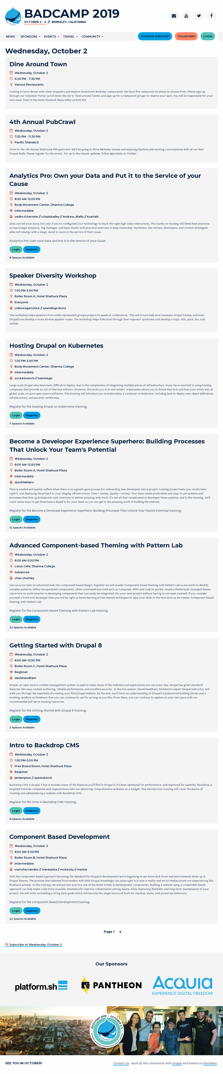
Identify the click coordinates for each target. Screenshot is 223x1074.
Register (32, 249)
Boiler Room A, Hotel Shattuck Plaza (41, 296)
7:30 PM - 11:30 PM (27, 136)
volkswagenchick (27, 308)
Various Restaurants (29, 84)
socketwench (24, 378)
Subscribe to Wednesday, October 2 (35, 944)
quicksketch (43, 777)
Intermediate (24, 210)
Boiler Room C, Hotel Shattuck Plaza (41, 666)
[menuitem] (10, 36)
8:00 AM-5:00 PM (27, 560)
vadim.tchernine (26, 216)
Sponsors (29, 36)
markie (82, 869)
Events (50, 36)
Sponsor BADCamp (155, 36)
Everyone (21, 302)
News (10, 36)
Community (91, 36)
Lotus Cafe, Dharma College (35, 566)
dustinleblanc (24, 482)
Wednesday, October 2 (31, 73)
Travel (69, 36)
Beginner (21, 672)
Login (207, 36)
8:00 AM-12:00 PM (27, 199)
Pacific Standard (27, 142)
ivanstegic (45, 378)
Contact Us (121, 1063)
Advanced (22, 572)
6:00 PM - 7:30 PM (27, 79)
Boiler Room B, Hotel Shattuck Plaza (41, 857)
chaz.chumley (24, 578)
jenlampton (23, 777)
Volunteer (186, 36)
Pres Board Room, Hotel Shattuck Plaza (43, 766)
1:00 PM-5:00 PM (26, 290)
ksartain (93, 216)
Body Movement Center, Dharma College (44, 204)
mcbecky (67, 869)
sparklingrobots (54, 308)
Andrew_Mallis (73, 216)
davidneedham (25, 678)
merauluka (49, 869)
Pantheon (210, 1063)
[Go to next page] (121, 932)
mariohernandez (27, 869)
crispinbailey (50, 216)
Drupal (177, 1063)
